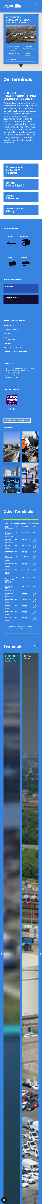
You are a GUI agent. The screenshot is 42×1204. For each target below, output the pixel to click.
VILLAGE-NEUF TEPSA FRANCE (8, 571)
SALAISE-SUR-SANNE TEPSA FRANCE (8, 558)
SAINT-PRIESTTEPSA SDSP (9, 552)
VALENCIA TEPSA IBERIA (8, 619)
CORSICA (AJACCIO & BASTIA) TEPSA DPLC (9, 534)
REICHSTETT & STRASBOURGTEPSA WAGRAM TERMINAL (9, 580)
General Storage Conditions (15, 351)
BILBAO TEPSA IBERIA (7, 607)
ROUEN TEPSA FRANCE (7, 547)
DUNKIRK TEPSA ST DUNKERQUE (9, 541)
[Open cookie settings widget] (4, 1200)
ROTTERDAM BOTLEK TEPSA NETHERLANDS (9, 588)
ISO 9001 (11, 409)
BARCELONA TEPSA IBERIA (9, 601)
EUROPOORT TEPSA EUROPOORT (9, 595)
